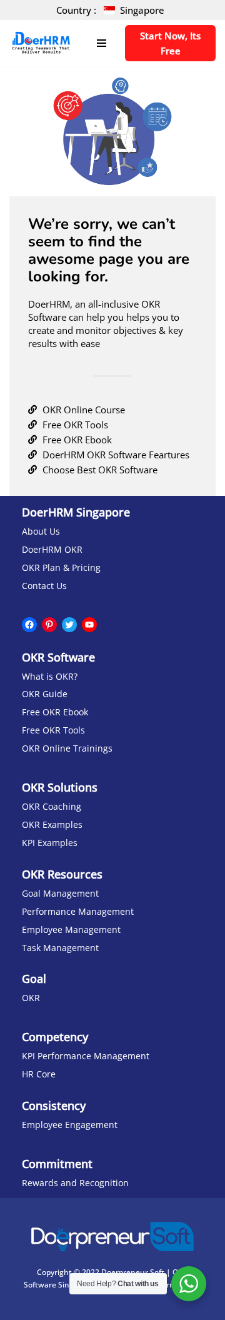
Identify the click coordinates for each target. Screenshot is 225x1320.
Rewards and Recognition (75, 1183)
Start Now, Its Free (170, 43)
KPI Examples (50, 843)
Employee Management (71, 929)
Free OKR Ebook (55, 712)
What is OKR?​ (50, 676)
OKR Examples (52, 824)
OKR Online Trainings (67, 748)
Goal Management (60, 893)
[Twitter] (69, 624)
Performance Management (78, 911)
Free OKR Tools (53, 730)
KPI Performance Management (85, 1056)
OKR (31, 998)
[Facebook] (29, 624)
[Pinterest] (49, 624)
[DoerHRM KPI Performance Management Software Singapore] (40, 43)
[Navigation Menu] (101, 43)
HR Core (39, 1074)
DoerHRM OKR (52, 549)
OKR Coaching (51, 806)
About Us (41, 531)
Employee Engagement (70, 1125)
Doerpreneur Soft (132, 1272)
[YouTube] (89, 624)
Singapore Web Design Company (112, 1296)
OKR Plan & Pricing (61, 567)
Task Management (60, 948)
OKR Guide (45, 694)
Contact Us (44, 586)
